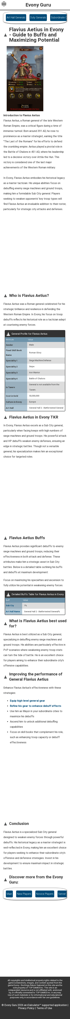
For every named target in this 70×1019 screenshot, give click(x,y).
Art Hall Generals (16, 17)
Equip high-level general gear (27, 700)
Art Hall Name (13, 611)
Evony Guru (38, 5)
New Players (24, 893)
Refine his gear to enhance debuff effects (35, 706)
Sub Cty (10, 605)
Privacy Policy (26, 1008)
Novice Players (44, 893)
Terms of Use (44, 1008)
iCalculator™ (34, 1005)
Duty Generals (38, 17)
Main (9, 893)
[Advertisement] (35, 255)
